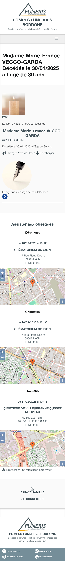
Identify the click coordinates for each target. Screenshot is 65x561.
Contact (22, 541)
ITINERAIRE (32, 262)
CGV (44, 541)
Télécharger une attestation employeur (28, 469)
